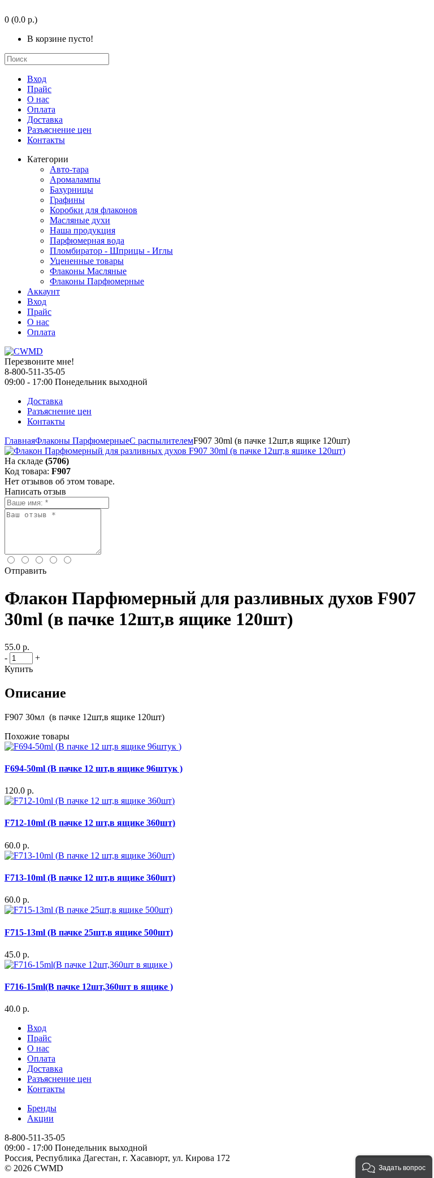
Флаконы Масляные (88, 271)
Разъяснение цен (59, 130)
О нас (38, 99)
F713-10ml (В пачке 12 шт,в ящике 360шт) (90, 877)
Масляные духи (80, 220)
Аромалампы (75, 179)
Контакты (46, 140)
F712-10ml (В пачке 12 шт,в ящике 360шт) (90, 823)
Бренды (42, 1108)
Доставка (45, 119)
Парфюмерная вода (87, 240)
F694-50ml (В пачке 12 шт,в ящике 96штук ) (94, 768)
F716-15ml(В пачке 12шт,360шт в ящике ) (89, 986)
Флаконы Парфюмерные (97, 281)
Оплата (41, 109)
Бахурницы (71, 189)
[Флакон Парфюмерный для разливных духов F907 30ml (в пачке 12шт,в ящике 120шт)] (175, 451)
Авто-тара (69, 169)
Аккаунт (43, 291)
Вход (36, 79)
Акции (40, 1118)
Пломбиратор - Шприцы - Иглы (111, 250)
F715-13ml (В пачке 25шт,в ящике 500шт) (89, 932)
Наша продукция (82, 230)
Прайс (39, 89)
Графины (67, 200)
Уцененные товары (87, 261)
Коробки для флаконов (93, 210)
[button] (393, 1166)
